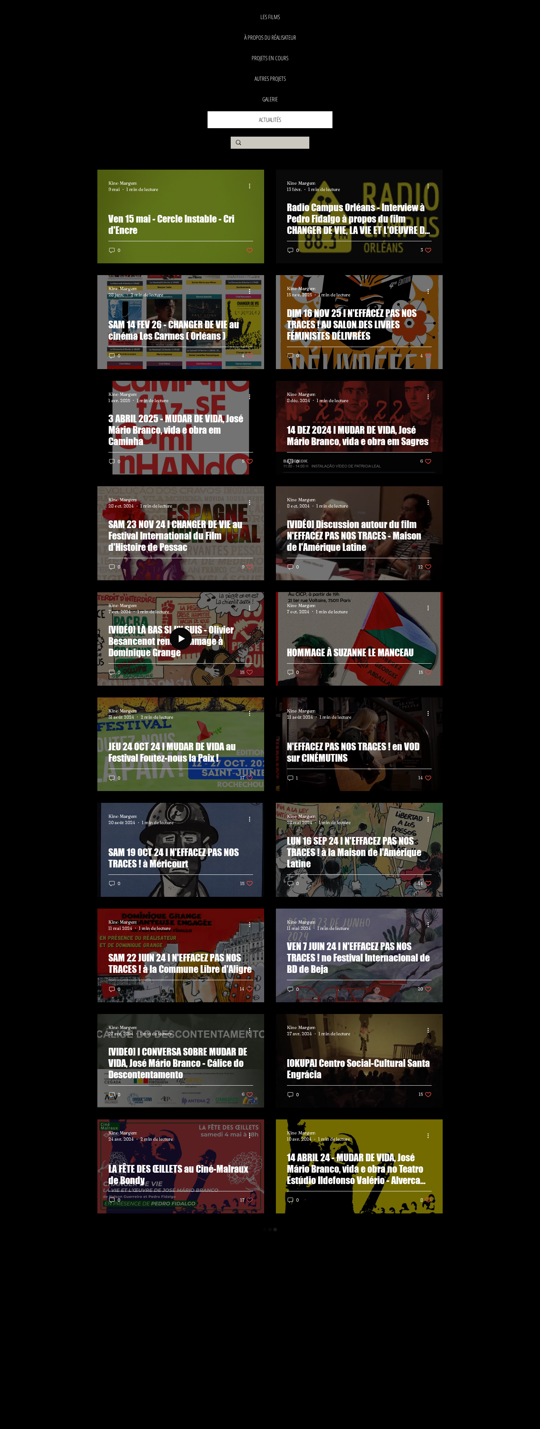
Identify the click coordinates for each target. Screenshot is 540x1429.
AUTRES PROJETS (270, 79)
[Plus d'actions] (252, 185)
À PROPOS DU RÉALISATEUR (270, 37)
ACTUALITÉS (270, 120)
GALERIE (270, 99)
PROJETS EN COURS (270, 58)
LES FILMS (270, 17)
